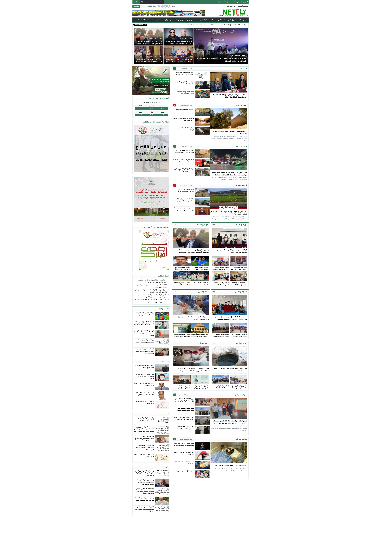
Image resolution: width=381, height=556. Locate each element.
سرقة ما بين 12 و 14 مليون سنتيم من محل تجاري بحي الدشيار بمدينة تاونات (184, 171)
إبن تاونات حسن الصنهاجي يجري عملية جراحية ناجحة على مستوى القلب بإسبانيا (145, 447)
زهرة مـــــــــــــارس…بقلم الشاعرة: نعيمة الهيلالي (145, 403)
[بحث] (142, 2)
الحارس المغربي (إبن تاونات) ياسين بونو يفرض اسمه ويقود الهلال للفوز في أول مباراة (200, 270)
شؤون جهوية (231, 20)
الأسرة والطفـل (241, 291)
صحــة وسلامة (241, 343)
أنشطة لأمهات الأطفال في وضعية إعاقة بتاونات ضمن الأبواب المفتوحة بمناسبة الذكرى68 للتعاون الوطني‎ (229, 319)
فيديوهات (243, 68)
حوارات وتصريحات (203, 20)
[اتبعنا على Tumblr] (168, 6)
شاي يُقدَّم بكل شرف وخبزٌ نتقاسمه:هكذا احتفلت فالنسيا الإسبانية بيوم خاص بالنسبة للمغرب (151, 300)
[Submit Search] (174, 68)
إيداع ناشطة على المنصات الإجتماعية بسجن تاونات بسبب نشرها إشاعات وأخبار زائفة (182, 337)
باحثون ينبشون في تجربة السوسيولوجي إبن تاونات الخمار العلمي (200, 388)
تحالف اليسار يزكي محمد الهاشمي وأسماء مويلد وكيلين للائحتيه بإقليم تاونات (151, 286)
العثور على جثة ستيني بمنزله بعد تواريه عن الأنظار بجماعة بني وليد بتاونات (184, 152)
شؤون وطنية (168, 20)
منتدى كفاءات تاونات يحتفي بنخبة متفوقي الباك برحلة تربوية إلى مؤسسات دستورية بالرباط (238, 270)
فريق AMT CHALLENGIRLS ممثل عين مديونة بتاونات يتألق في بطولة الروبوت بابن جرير (184, 401)
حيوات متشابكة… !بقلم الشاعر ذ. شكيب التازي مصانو (144, 366)
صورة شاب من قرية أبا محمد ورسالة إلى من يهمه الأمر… (183, 119)
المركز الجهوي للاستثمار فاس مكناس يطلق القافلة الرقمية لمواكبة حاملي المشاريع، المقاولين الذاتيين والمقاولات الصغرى (184, 411)
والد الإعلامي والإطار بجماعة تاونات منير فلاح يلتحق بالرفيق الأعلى (144, 499)
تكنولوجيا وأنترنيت (239, 394)
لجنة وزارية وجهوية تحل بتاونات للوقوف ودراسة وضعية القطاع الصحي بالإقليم (239, 389)
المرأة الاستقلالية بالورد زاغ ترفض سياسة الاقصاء (184, 83)
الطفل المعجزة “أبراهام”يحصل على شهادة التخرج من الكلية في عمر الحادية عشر (184, 445)
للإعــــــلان (229, 2)
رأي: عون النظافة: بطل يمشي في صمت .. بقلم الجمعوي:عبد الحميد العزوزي (144, 333)
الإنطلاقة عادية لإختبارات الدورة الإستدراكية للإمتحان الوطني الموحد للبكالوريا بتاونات (239, 285)
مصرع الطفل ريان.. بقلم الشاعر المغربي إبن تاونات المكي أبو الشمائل (145, 376)
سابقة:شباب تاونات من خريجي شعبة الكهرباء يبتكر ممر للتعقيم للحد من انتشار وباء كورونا (184, 419)
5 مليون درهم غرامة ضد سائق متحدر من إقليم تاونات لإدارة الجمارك (192, 318)
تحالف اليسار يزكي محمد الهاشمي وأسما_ (224, 24)
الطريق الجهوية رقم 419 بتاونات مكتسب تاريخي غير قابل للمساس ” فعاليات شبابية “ (184, 74)
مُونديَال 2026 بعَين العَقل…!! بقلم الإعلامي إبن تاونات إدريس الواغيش (144, 323)
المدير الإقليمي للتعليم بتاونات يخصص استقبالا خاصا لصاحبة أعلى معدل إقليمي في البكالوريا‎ (230, 422)
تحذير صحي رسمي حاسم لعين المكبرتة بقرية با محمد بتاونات (230, 369)
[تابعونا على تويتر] (162, 6)
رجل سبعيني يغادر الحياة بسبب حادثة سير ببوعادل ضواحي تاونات (183, 161)
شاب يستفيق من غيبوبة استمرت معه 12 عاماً (231, 465)
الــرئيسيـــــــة (244, 2)
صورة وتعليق (241, 105)
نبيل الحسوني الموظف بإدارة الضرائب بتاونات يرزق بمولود (145, 419)
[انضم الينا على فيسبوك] (158, 6)
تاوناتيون (158, 20)
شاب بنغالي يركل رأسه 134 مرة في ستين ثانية (184, 453)
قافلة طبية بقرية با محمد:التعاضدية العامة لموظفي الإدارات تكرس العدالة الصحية (221, 389)
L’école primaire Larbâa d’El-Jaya (184, 109)
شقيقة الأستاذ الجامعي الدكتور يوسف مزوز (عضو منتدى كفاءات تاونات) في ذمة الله (144, 491)
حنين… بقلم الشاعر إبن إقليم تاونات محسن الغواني (144, 384)
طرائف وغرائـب (241, 439)
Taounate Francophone (145, 20)
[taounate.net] (227, 12)
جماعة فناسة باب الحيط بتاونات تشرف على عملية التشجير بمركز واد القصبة (184, 201)
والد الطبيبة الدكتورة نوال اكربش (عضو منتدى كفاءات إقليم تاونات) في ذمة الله (144, 473)
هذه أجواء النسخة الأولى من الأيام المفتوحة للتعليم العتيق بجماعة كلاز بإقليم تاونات (193, 369)
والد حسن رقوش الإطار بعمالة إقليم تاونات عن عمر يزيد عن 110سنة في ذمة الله (145, 482)
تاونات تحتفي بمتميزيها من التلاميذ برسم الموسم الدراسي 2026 (232, 251)
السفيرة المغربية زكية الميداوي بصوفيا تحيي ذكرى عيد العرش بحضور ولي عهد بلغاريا (200, 285)
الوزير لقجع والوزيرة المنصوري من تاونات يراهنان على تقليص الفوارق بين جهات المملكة (152, 281)
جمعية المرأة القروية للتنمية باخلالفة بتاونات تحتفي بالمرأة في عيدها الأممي (221, 337)
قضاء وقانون (203, 291)
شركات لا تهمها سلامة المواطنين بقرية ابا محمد (184, 129)
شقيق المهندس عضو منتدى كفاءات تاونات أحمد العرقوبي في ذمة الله (144, 509)
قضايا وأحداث (241, 146)
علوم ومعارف (203, 343)
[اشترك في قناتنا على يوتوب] (165, 6)
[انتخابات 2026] (151, 80)
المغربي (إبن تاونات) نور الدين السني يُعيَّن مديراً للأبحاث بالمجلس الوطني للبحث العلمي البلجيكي (182, 270)
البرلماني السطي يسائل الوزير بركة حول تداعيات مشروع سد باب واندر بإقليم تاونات (184, 210)
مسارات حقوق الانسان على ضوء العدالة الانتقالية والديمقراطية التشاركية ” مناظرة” (229, 95)
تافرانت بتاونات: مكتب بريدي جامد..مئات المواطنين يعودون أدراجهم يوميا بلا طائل (185, 191)
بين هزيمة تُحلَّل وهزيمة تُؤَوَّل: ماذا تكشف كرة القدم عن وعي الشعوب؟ (144, 315)
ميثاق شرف (217, 2)
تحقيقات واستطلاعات (218, 20)
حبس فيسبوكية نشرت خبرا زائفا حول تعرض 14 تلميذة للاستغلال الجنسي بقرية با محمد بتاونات (199, 337)
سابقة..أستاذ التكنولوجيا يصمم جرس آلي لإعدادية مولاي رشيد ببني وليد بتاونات (183, 429)
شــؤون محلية (243, 20)
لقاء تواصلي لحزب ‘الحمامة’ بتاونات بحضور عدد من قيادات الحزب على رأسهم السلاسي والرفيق (151, 295)
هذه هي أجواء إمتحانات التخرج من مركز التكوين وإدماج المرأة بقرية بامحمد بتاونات (220, 285)
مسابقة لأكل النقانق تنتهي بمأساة (184, 471)
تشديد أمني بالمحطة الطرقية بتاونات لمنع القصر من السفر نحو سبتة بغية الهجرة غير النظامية (229, 173)
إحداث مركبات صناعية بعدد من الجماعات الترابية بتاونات (185, 92)
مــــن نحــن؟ (237, 2)
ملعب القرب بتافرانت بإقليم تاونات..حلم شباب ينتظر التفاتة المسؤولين (229, 212)
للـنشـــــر (224, 2)
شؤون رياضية (190, 20)
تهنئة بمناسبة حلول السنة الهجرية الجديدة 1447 (144, 455)
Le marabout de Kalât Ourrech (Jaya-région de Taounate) (230, 132)
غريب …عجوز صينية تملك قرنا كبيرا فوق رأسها (184, 463)
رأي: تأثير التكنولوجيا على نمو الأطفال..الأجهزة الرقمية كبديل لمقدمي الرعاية (145, 351)
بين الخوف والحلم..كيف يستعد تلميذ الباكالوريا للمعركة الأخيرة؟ (145, 341)
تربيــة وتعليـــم (241, 224)
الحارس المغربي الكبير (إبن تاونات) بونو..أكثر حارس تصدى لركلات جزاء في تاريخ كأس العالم (181, 285)
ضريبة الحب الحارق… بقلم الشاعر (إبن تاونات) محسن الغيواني (145, 393)
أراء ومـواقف (179, 20)
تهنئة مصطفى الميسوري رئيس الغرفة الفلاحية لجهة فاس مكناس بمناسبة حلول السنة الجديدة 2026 (144, 429)
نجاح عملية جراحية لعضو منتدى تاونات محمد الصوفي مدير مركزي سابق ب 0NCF (144, 438)
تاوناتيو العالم (202, 224)
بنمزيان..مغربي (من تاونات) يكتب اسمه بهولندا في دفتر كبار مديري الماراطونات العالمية (192, 251)
